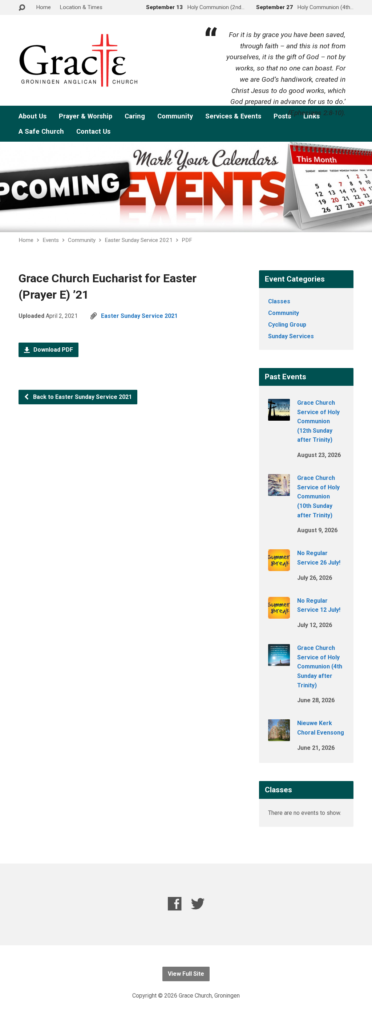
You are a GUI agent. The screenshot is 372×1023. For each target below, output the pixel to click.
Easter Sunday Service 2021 (139, 240)
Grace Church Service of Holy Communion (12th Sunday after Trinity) (318, 421)
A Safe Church (41, 131)
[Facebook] (174, 903)
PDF (187, 240)
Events (51, 240)
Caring (135, 116)
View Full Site (186, 973)
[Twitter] (198, 903)
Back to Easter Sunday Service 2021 (82, 396)
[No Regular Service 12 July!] (279, 613)
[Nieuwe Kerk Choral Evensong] (279, 736)
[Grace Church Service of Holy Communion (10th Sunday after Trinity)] (279, 491)
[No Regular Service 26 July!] (279, 566)
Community (175, 116)
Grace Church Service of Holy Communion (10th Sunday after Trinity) (318, 496)
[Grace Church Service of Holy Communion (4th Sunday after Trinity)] (279, 661)
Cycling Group (287, 324)
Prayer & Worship (85, 116)
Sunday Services (291, 336)
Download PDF (52, 349)
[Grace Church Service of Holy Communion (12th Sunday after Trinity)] (279, 415)
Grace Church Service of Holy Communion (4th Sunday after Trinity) (319, 666)
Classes (279, 301)
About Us (32, 116)
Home (43, 7)
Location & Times (81, 7)
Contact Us (93, 131)
